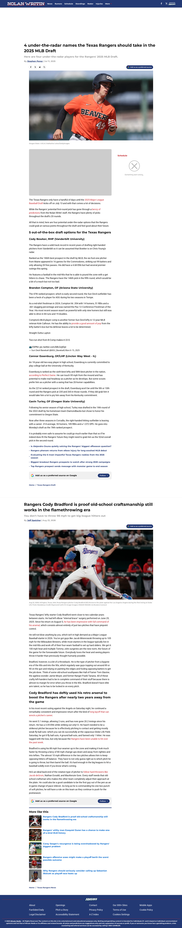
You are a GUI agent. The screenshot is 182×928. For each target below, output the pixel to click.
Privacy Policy (96, 909)
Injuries (99, 4)
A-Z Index (94, 914)
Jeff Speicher (34, 520)
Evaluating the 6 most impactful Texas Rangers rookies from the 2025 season (67, 456)
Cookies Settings (121, 914)
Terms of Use (119, 909)
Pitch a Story (62, 909)
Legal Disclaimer (37, 914)
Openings (60, 905)
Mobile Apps (146, 905)
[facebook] (161, 4)
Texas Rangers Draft (46, 485)
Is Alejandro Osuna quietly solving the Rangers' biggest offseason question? (71, 446)
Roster (90, 4)
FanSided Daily (36, 909)
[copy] (44, 67)
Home (32, 485)
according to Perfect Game (42, 375)
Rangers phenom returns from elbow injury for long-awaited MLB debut (69, 450)
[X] (166, 4)
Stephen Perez (35, 61)
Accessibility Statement (67, 914)
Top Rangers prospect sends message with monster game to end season (69, 466)
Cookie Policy (146, 909)
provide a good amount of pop (86, 323)
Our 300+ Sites (120, 905)
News (49, 4)
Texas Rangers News (46, 887)
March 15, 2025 (72, 350)
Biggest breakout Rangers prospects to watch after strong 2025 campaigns (70, 462)
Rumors (58, 4)
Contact (93, 905)
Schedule (68, 4)
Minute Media (15, 921)
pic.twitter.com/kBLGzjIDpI (53, 347)
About (32, 905)
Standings (80, 4)
